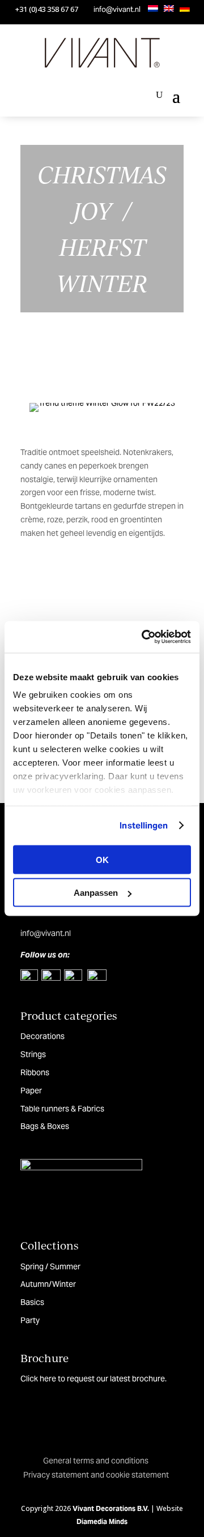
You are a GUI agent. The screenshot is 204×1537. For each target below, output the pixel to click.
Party (30, 1320)
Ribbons (34, 1072)
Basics (32, 1302)
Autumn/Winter (48, 1284)
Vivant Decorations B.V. (111, 1508)
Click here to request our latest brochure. (93, 1378)
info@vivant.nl (117, 9)
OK (102, 859)
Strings (33, 1054)
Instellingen (144, 825)
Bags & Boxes (44, 1126)
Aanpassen (96, 893)
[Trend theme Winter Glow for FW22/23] (102, 403)
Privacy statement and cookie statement (96, 1475)
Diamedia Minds (102, 1521)
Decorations (42, 1036)
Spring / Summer (50, 1266)
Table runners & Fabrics (62, 1109)
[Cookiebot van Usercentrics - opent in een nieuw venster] (144, 637)
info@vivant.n (44, 933)
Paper (31, 1090)
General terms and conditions (95, 1461)
